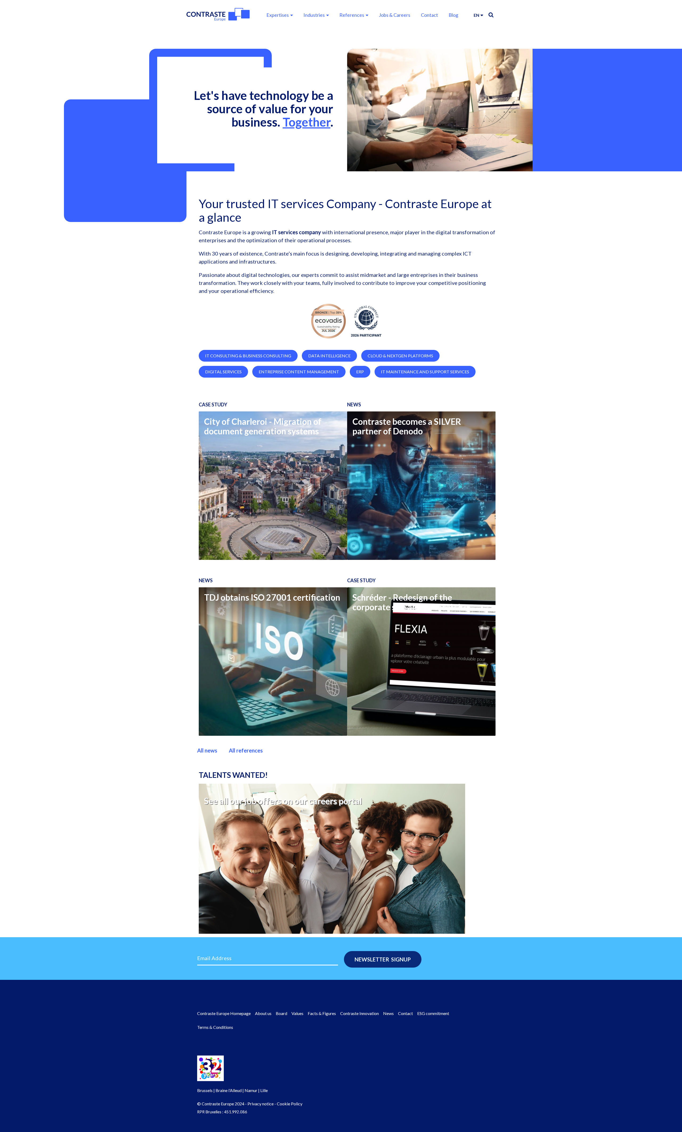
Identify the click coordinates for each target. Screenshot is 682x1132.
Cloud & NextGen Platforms (400, 355)
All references (246, 750)
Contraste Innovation (359, 1013)
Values (297, 1013)
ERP (360, 371)
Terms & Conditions (215, 1027)
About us (263, 1013)
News (388, 1013)
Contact (429, 15)
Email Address (214, 958)
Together (306, 122)
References (351, 15)
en (476, 15)
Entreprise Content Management (299, 371)
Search (491, 15)
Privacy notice (260, 1103)
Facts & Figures (322, 1013)
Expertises (277, 15)
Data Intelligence (329, 355)
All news (207, 750)
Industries (314, 15)
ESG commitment (433, 1013)
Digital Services (223, 371)
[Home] (218, 14)
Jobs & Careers (394, 15)
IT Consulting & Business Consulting (248, 355)
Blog (453, 15)
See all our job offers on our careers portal (283, 801)
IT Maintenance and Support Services (425, 371)
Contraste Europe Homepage (224, 1013)
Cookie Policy (289, 1103)
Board (281, 1013)
